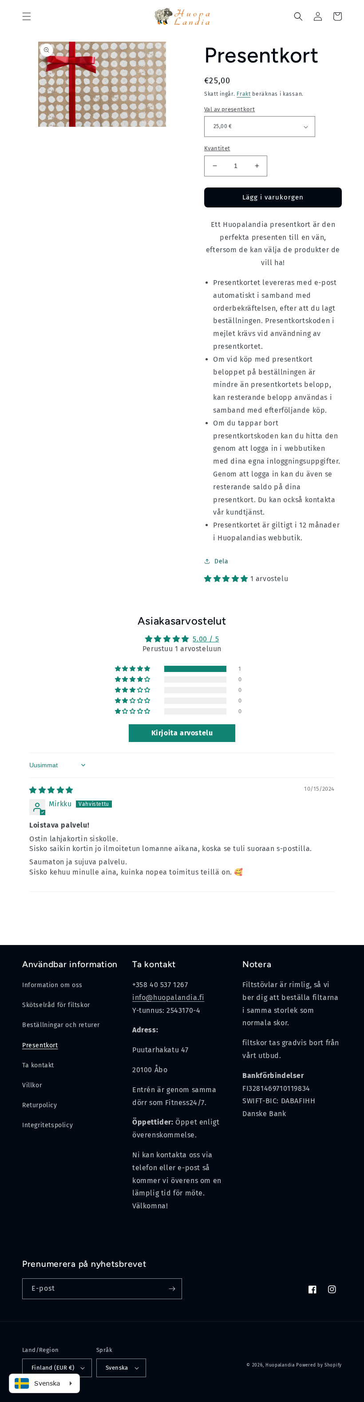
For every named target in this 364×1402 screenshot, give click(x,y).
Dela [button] (221, 561)
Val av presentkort (229, 109)
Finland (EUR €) (53, 1367)
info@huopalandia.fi (168, 997)
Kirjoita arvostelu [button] (182, 733)
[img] (51, 790)
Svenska (117, 1367)
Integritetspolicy (47, 1125)
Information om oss (52, 985)
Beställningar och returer (61, 1025)
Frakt (244, 94)
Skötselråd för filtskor (56, 1005)
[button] (26, 16)
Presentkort (40, 1045)
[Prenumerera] (172, 1288)
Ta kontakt (38, 1065)
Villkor (32, 1085)
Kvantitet (217, 148)
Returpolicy (39, 1105)
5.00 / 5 (206, 639)
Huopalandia (280, 1365)
